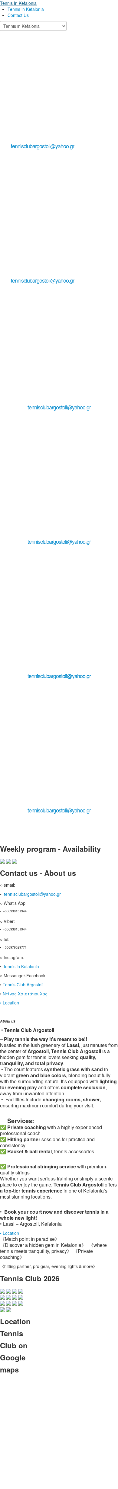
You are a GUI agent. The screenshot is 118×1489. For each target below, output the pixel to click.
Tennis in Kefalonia (26, 9)
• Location (9, 1003)
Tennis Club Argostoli (23, 984)
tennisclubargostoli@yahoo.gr (42, 146)
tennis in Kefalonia (22, 966)
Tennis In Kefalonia (18, 3)
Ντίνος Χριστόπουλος (26, 994)
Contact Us (18, 15)
